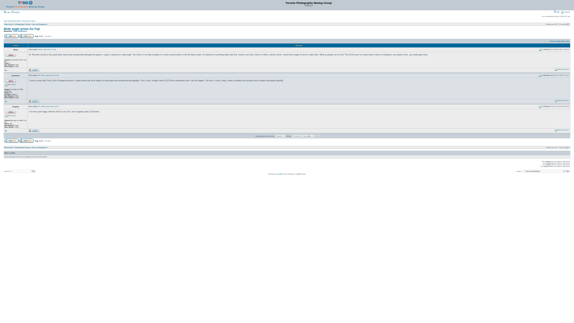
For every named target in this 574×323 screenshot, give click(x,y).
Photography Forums (22, 24)
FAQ (558, 12)
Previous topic (555, 41)
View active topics (28, 21)
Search (567, 12)
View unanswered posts (12, 21)
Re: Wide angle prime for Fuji (49, 75)
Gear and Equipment (39, 24)
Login (8, 12)
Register (16, 12)
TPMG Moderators (20, 31)
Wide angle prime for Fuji (22, 29)
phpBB (279, 174)
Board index (8, 24)
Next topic (565, 41)
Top (5, 70)
